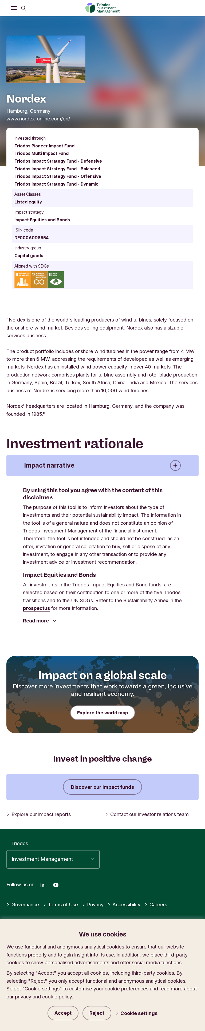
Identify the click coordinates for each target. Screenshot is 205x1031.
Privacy (95, 904)
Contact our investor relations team (149, 814)
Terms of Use (63, 904)
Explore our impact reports (41, 814)
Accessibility (126, 904)
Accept (63, 1013)
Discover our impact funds (102, 787)
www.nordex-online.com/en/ (38, 118)
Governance (25, 904)
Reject (96, 1013)
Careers (158, 904)
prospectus (36, 608)
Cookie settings (138, 1013)
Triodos (19, 843)
